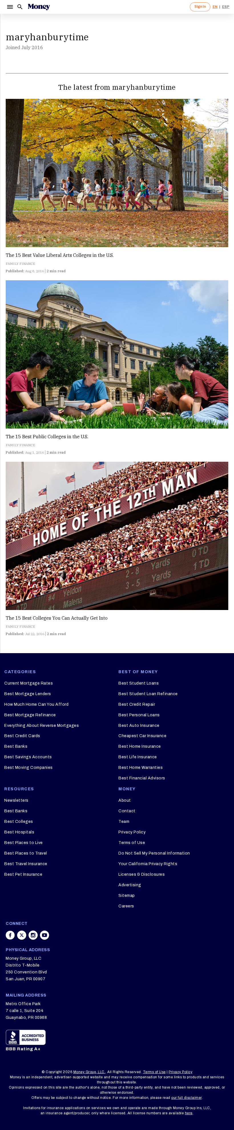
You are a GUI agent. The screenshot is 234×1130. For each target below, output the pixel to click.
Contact (127, 811)
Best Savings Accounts (28, 757)
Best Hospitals (19, 832)
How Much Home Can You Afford (36, 704)
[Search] (20, 7)
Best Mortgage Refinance (30, 715)
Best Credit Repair (136, 704)
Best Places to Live (23, 843)
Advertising (129, 885)
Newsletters (16, 800)
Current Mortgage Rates (28, 683)
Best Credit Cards (22, 736)
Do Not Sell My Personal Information (154, 853)
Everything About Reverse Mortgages (41, 725)
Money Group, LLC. (89, 1072)
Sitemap (126, 895)
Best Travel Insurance (25, 864)
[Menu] (10, 7)
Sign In (200, 7)
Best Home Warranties (140, 767)
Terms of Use (131, 843)
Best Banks (15, 746)
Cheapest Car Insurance (142, 736)
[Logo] (39, 7)
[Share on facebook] (10, 935)
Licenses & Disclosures (141, 874)
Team (123, 821)
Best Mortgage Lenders (27, 694)
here (189, 1113)
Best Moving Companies (28, 767)
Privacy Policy (132, 832)
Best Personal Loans (139, 715)
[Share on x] (21, 935)
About (124, 800)
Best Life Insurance (137, 757)
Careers (126, 906)
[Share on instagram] (33, 935)
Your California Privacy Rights (147, 864)
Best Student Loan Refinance (148, 694)
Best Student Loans (138, 683)
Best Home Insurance (139, 746)
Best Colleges (18, 821)
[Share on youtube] (44, 935)
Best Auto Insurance (139, 725)
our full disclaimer (186, 1098)
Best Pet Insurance (23, 874)
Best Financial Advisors (141, 778)
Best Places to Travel (25, 853)
